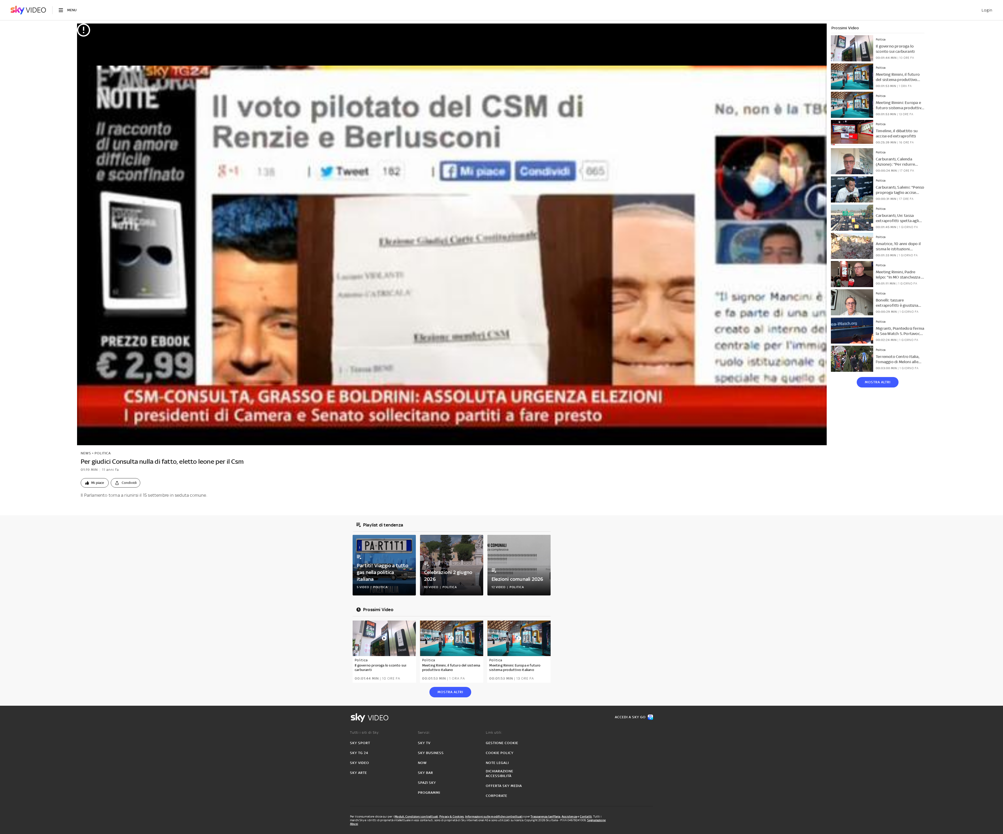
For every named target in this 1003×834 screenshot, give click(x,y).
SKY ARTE (358, 773)
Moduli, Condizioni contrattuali (416, 816)
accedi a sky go (630, 717)
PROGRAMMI (429, 793)
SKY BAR (425, 773)
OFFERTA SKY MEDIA (504, 786)
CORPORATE (496, 796)
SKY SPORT (360, 743)
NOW (422, 763)
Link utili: (494, 732)
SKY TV (424, 743)
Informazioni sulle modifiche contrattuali (494, 816)
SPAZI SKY (427, 783)
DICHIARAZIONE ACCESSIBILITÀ (499, 773)
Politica (103, 453)
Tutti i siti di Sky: (365, 732)
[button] (95, 483)
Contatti (586, 816)
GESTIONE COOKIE (502, 743)
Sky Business (431, 753)
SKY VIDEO (359, 763)
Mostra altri (877, 382)
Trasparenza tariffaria (545, 816)
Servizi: (424, 732)
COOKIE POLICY (500, 753)
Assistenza (569, 816)
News (86, 453)
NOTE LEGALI (497, 763)
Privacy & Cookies (451, 816)
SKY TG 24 (359, 753)
